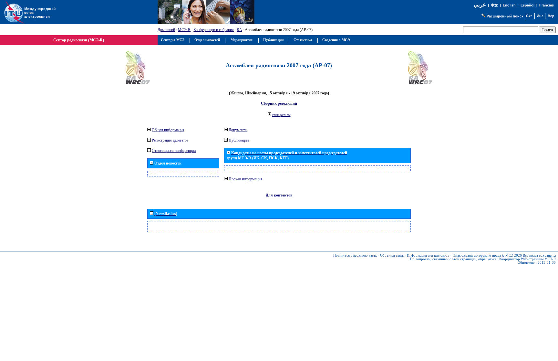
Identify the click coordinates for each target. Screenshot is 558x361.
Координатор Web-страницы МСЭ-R (527, 259)
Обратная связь (392, 255)
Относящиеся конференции (174, 150)
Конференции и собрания (213, 29)
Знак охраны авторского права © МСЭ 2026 (487, 255)
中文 (494, 5)
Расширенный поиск (505, 16)
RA (239, 29)
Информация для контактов (428, 255)
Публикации (239, 140)
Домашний (166, 29)
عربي (480, 5)
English (509, 5)
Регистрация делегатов (170, 140)
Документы (238, 130)
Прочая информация (245, 179)
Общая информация (168, 130)
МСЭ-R (184, 29)
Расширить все (281, 115)
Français (546, 5)
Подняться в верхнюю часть (355, 255)
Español (527, 5)
